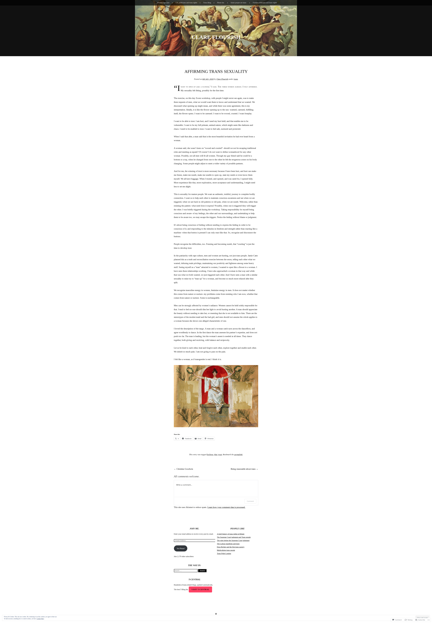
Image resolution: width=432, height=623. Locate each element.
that (215, 454)
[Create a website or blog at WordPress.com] (216, 614)
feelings (210, 454)
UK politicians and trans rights (186, 3)
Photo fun (220, 3)
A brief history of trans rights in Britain (230, 534)
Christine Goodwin (183, 469)
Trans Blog (207, 3)
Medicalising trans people (226, 550)
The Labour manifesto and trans (228, 544)
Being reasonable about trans (244, 469)
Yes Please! (181, 548)
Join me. (194, 528)
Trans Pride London (224, 553)
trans (236, 79)
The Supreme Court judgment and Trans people (234, 537)
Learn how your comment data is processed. (226, 507)
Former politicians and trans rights (265, 3)
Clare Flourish (216, 37)
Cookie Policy (40, 619)
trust (220, 454)
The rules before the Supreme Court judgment (233, 540)
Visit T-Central (200, 589)
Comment (250, 501)
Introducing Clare (163, 3)
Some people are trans (238, 3)
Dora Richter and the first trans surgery (230, 547)
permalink (238, 454)
